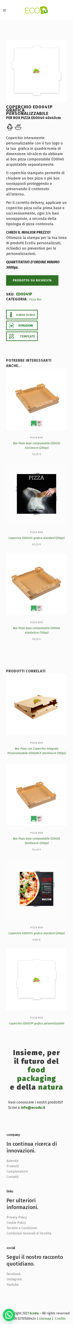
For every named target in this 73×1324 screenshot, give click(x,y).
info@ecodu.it (33, 1107)
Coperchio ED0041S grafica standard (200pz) (36, 538)
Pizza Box (35, 299)
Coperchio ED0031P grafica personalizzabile (36, 1023)
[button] (9, 1315)
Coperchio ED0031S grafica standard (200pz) (37, 933)
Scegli (27, 544)
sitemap (45, 1319)
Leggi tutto (23, 755)
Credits (60, 1319)
